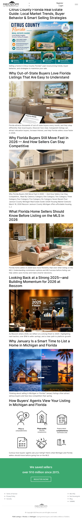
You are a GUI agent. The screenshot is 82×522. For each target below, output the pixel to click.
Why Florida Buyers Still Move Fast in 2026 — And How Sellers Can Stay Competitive (38, 142)
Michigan (33, 517)
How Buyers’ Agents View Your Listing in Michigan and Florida (39, 403)
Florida (25, 517)
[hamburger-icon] (76, 4)
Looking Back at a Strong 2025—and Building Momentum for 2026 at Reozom (38, 282)
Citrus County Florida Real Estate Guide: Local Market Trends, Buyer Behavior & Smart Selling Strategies (38, 14)
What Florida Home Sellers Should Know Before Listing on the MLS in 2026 (36, 215)
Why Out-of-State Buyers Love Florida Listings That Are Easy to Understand (40, 75)
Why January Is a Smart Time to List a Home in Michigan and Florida (39, 343)
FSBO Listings (16, 517)
